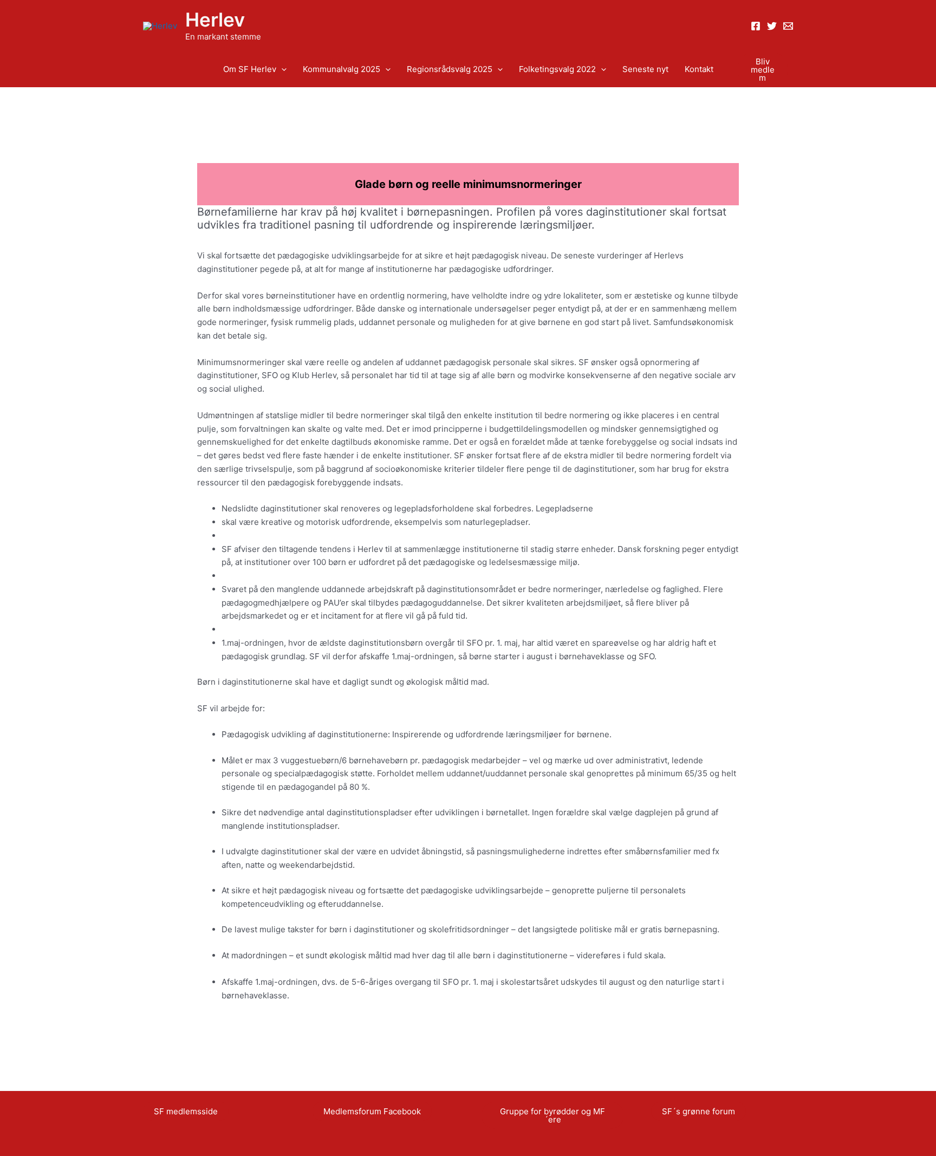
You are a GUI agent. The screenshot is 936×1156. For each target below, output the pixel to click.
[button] (281, 69)
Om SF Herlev (249, 69)
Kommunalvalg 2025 (341, 69)
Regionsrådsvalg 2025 (449, 69)
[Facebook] (755, 26)
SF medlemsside (186, 1111)
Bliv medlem (763, 69)
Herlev (215, 19)
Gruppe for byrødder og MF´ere (552, 1115)
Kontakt (699, 69)
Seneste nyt (645, 69)
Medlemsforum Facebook (372, 1111)
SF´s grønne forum (698, 1111)
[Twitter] (772, 26)
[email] (788, 26)
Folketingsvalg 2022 (557, 69)
